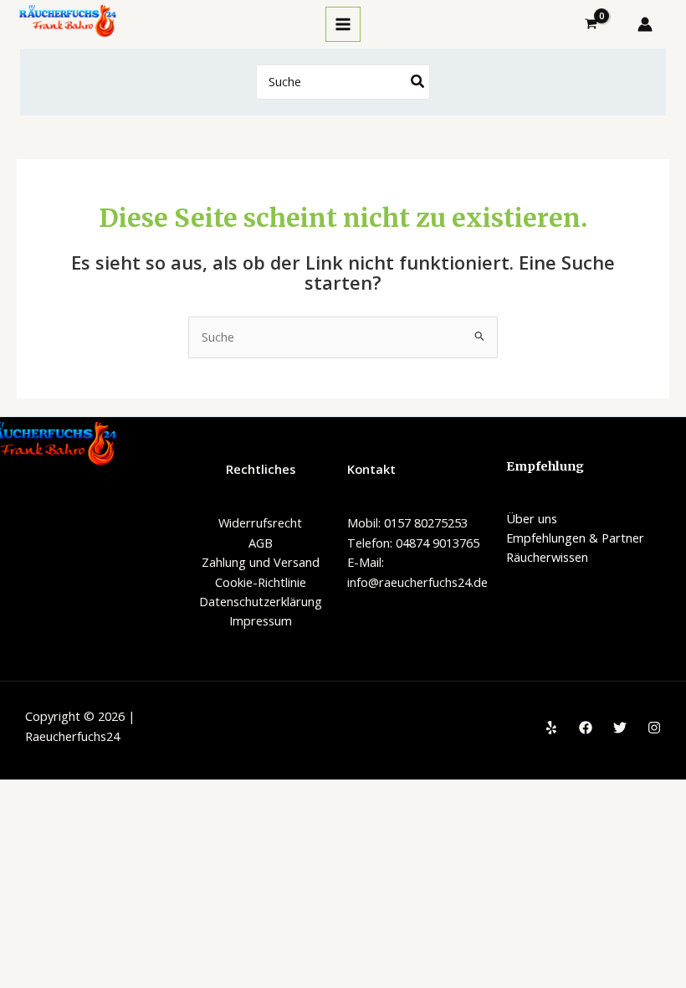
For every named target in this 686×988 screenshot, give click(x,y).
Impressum (260, 620)
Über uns (531, 518)
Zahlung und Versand (261, 561)
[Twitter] (620, 727)
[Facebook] (585, 727)
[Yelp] (551, 727)
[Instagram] (654, 727)
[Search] (418, 82)
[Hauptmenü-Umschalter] (343, 24)
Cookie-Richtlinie (260, 582)
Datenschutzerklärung (260, 601)
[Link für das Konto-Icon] (645, 24)
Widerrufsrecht (260, 522)
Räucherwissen (547, 556)
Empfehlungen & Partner (575, 537)
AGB (260, 542)
